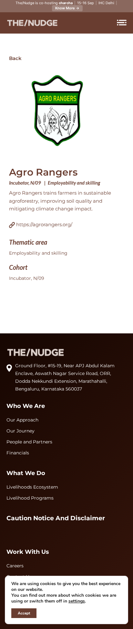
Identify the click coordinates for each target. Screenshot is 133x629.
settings (76, 601)
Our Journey (20, 431)
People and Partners (29, 442)
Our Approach (22, 420)
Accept (24, 613)
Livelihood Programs (30, 498)
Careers (15, 566)
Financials (17, 453)
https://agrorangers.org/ (43, 225)
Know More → (67, 8)
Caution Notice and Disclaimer (55, 518)
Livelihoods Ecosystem (32, 487)
